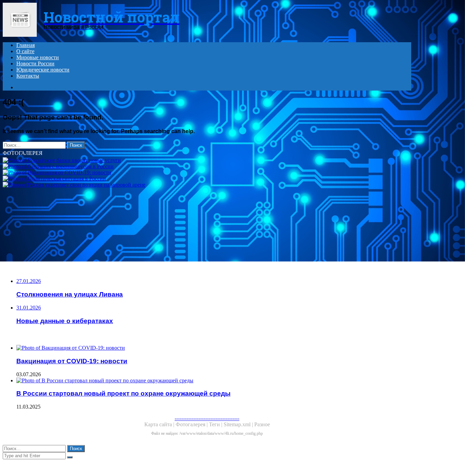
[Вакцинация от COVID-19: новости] (207, 173)
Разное (262, 424)
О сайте (25, 51)
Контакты (27, 76)
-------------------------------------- (207, 418)
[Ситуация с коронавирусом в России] (207, 166)
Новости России (35, 63)
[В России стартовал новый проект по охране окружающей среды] (213, 381)
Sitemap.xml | (239, 424)
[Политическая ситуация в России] (207, 179)
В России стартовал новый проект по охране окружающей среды (123, 393)
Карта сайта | (160, 424)
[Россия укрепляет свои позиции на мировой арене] (207, 185)
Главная (25, 45)
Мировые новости (37, 57)
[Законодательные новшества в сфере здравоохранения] (207, 226)
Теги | (216, 424)
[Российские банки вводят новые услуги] (207, 160)
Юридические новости (42, 70)
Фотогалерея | (192, 424)
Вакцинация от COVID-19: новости (71, 361)
